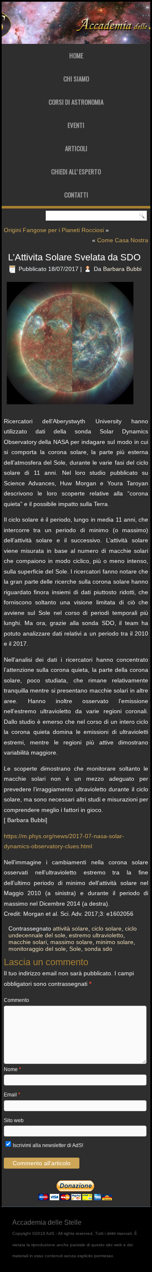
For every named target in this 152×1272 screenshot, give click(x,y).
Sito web (14, 1120)
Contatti (76, 194)
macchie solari (27, 942)
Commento (16, 1000)
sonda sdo (98, 948)
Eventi (76, 125)
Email (12, 1095)
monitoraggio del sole (37, 948)
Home (76, 55)
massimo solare (71, 942)
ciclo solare (107, 928)
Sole (75, 948)
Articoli (76, 148)
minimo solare (114, 942)
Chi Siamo (76, 78)
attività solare (70, 928)
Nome (12, 1069)
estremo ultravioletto (96, 935)
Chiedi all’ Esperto (76, 171)
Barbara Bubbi (122, 268)
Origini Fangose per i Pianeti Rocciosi (54, 230)
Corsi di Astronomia (76, 101)
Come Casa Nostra (122, 240)
